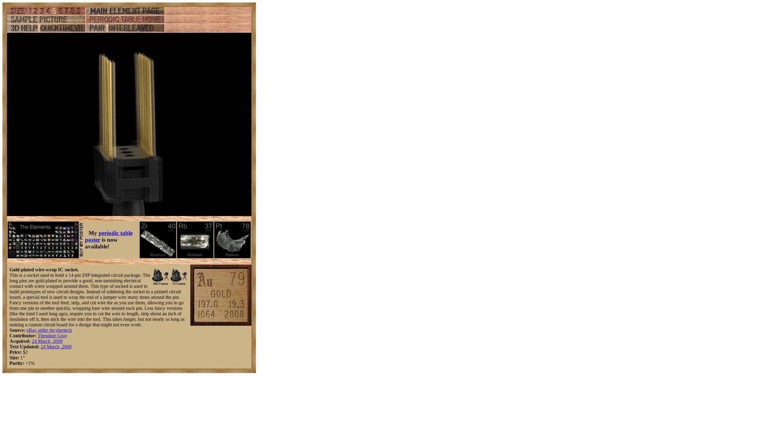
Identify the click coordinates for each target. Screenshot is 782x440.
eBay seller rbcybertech (49, 330)
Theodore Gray (52, 335)
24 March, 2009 (47, 341)
